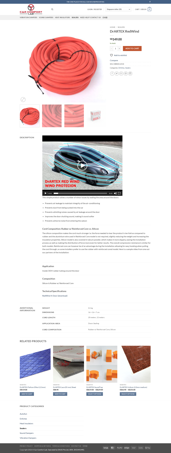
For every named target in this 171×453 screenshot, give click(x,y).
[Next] (101, 63)
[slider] (80, 193)
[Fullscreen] (119, 193)
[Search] (52, 9)
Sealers (75, 17)
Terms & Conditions (61, 446)
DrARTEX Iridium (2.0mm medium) (133, 387)
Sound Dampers (46, 17)
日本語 (105, 17)
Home (112, 27)
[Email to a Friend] (121, 73)
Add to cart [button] (27, 394)
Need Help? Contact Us (90, 17)
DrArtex (122, 68)
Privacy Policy (26, 446)
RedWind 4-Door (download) (55, 295)
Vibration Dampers (28, 17)
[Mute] (115, 193)
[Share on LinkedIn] (130, 73)
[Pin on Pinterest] (126, 73)
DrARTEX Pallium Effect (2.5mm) (33, 387)
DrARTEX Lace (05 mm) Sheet (64, 387)
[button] (143, 9)
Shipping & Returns (42, 446)
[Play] (45, 193)
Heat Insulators (62, 17)
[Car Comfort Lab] (34, 9)
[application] (82, 165)
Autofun (23, 414)
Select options (94, 394)
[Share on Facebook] (112, 73)
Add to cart (132, 48)
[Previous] (24, 63)
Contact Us (76, 446)
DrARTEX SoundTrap (94, 387)
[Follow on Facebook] (150, 2)
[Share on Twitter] (117, 73)
